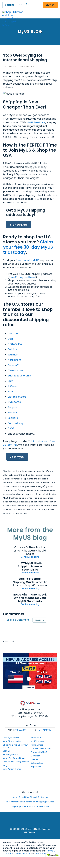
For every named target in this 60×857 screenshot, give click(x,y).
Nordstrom (14, 360)
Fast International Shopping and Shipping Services (30, 801)
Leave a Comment (18, 620)
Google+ (35, 647)
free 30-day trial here (22, 277)
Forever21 (13, 365)
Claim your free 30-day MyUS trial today (28, 247)
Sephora (13, 418)
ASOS (11, 428)
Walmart (13, 354)
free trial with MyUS (27, 260)
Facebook (6, 647)
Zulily (11, 391)
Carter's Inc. (15, 344)
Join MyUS (17, 457)
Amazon (13, 333)
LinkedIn (41, 647)
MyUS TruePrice (35, 122)
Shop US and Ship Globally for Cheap (30, 797)
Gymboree (14, 402)
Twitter (12, 647)
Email (23, 647)
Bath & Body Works (19, 375)
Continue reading (30, 556)
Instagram (30, 780)
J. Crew (12, 386)
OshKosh (13, 349)
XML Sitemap (30, 832)
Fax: (42, 730)
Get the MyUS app (30, 786)
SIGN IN (9, 5)
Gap (10, 339)
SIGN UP (50, 5)
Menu (54, 11)
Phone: (18, 730)
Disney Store (15, 370)
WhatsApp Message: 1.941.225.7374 (30, 716)
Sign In (39, 620)
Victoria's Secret (18, 397)
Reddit (17, 647)
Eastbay (13, 412)
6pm (10, 381)
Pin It (29, 647)
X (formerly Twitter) (30, 783)
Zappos (12, 407)
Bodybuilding (15, 423)
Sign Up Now (18, 225)
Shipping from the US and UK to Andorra (30, 806)
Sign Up (6, 751)
